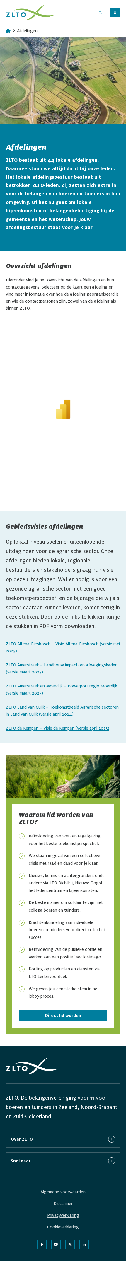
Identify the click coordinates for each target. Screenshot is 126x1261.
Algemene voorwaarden (63, 1192)
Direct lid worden (63, 1015)
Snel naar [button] (20, 1160)
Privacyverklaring (63, 1215)
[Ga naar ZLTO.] (8, 30)
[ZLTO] (30, 12)
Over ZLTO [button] (22, 1139)
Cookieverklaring (63, 1227)
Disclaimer (63, 1203)
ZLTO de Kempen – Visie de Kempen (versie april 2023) (57, 728)
